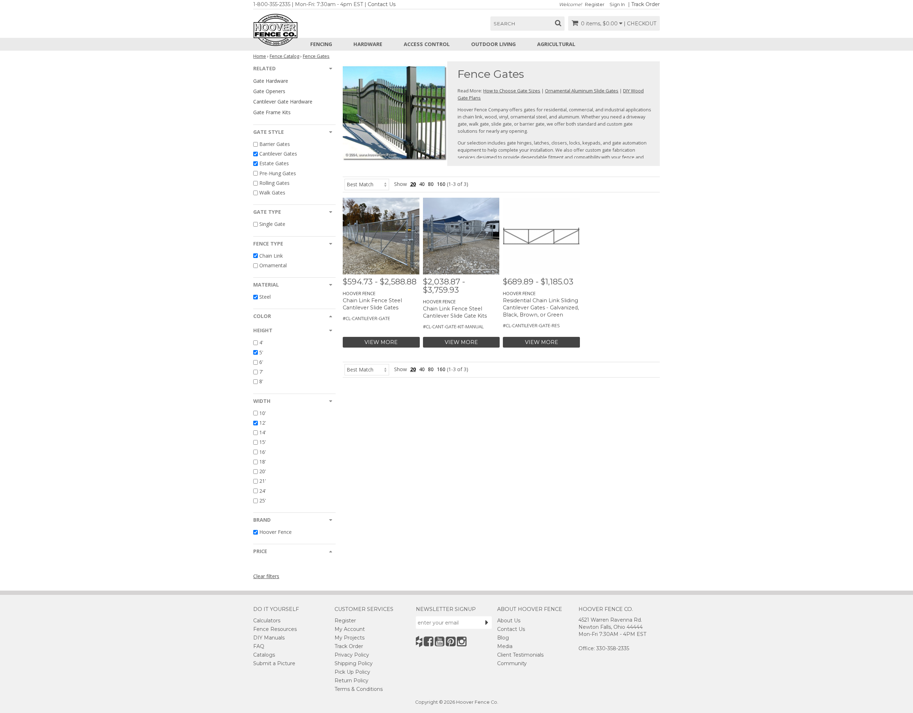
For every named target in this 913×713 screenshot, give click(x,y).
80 (431, 184)
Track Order (645, 4)
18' (262, 461)
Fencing (321, 44)
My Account (350, 629)
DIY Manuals (269, 637)
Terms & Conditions (359, 689)
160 (441, 184)
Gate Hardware (270, 80)
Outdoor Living (493, 44)
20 (413, 184)
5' (261, 352)
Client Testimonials (520, 655)
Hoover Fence (275, 532)
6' (261, 362)
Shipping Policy (354, 663)
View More (381, 342)
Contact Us (382, 4)
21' (262, 481)
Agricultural (556, 44)
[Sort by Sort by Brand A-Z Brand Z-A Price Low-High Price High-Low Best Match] (367, 184)
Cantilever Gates (278, 153)
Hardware (367, 44)
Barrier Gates (274, 144)
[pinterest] (450, 641)
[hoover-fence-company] (419, 641)
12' (262, 422)
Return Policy (351, 680)
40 (422, 184)
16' (262, 452)
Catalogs (264, 655)
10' (262, 413)
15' (262, 442)
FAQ (258, 646)
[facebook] (428, 641)
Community (512, 663)
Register (595, 4)
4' (261, 342)
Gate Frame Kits (272, 112)
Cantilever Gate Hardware (282, 101)
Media (504, 646)
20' (262, 471)
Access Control (427, 44)
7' (261, 371)
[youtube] (439, 641)
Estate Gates (274, 163)
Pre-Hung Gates (277, 173)
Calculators (266, 620)
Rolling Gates (274, 182)
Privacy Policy (352, 655)
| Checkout (640, 23)
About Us (508, 620)
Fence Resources (275, 629)
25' (262, 500)
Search (504, 23)
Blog (503, 637)
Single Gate (272, 224)
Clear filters (266, 576)
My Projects (349, 637)
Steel (265, 296)
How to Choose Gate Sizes (511, 90)
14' (262, 432)
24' (262, 490)
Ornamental (273, 265)
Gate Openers (269, 91)
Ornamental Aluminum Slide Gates (581, 90)
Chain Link (271, 255)
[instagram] (461, 641)
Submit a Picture (274, 663)
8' (261, 381)
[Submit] (487, 622)
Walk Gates (272, 192)
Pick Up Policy (352, 672)
